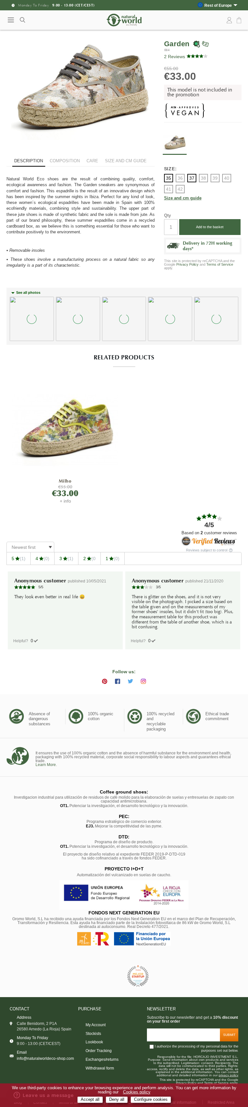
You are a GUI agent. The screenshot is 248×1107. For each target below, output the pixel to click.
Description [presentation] (28, 160)
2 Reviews (174, 56)
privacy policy (228, 1075)
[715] (65, 430)
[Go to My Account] (229, 20)
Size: (170, 168)
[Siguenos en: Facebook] (117, 681)
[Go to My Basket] (240, 20)
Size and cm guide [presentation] (126, 160)
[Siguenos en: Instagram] (143, 681)
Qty (167, 215)
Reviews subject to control (207, 550)
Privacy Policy (187, 264)
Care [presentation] (92, 160)
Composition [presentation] (65, 160)
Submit (229, 1035)
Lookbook (94, 1042)
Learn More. (46, 764)
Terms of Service (219, 264)
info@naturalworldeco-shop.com (45, 1058)
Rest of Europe (218, 5)
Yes (32, 640)
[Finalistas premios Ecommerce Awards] (138, 976)
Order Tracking (99, 1050)
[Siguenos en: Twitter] (130, 681)
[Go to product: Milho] (65, 430)
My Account (96, 1025)
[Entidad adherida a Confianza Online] (110, 976)
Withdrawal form (100, 1068)
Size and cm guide (183, 198)
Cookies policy (136, 1092)
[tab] (28, 161)
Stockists (93, 1033)
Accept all (90, 1099)
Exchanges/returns (102, 1059)
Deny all (116, 1099)
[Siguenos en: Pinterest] (104, 681)
